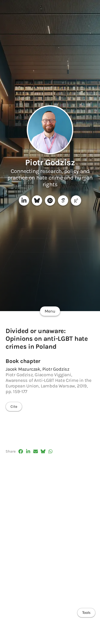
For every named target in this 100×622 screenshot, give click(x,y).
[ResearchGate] (76, 200)
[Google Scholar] (63, 200)
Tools (86, 613)
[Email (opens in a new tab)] (35, 451)
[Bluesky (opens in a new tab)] (43, 451)
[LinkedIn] (24, 200)
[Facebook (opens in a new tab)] (20, 451)
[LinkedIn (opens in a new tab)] (28, 451)
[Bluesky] (37, 200)
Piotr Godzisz (50, 162)
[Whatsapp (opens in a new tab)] (50, 451)
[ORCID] (50, 200)
